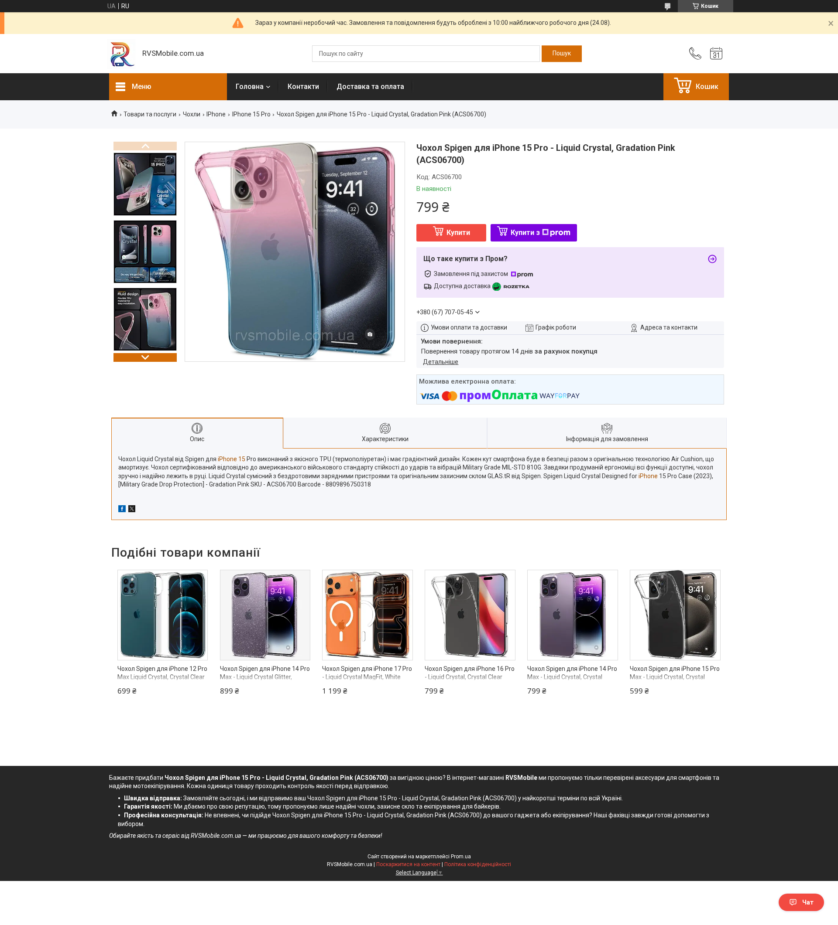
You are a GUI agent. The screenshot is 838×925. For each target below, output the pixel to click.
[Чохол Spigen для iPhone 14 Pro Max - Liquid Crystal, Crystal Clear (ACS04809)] (572, 615)
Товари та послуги (150, 114)
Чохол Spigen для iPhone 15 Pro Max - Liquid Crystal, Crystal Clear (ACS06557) (675, 677)
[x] (131, 510)
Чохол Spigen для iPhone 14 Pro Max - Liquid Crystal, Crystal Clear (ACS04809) (572, 677)
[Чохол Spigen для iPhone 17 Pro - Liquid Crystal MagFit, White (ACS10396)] (367, 615)
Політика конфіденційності (477, 864)
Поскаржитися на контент (408, 864)
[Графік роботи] (716, 53)
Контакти (303, 86)
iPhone (648, 476)
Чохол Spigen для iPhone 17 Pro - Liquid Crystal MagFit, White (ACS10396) (367, 677)
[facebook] (122, 510)
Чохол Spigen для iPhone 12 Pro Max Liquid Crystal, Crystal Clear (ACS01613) (162, 677)
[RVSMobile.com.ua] (121, 54)
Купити (458, 232)
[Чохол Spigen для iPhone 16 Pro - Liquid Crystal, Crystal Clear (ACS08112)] (470, 615)
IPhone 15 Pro (251, 114)
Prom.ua (461, 857)
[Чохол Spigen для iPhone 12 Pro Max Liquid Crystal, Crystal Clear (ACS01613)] (162, 615)
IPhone (216, 114)
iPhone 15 (231, 459)
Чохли (191, 114)
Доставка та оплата (370, 86)
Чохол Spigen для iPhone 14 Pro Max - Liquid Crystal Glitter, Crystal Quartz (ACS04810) (265, 677)
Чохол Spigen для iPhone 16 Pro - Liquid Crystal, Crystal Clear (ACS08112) (470, 677)
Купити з (525, 232)
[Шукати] (562, 53)
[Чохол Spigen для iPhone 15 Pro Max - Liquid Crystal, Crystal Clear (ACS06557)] (675, 615)
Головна (250, 86)
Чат (808, 902)
